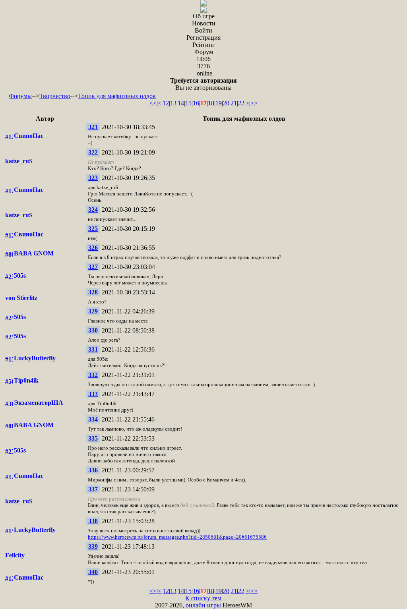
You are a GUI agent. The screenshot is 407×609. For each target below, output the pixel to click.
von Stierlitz (21, 297)
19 (218, 103)
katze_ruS (19, 161)
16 (196, 103)
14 (181, 103)
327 (93, 266)
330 (93, 330)
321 (93, 127)
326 (93, 247)
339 (93, 546)
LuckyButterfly (35, 358)
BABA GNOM (34, 253)
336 (93, 470)
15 (188, 103)
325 (93, 228)
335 (93, 438)
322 (93, 152)
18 (211, 103)
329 (93, 311)
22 (241, 103)
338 (93, 521)
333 (93, 394)
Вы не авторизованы (203, 84)
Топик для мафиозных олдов (117, 96)
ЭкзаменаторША (38, 402)
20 (226, 103)
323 (93, 177)
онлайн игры (203, 605)
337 (93, 489)
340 (93, 571)
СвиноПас (28, 135)
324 (93, 209)
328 (93, 292)
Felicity (15, 555)
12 (166, 103)
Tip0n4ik (26, 380)
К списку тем (203, 598)
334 (93, 419)
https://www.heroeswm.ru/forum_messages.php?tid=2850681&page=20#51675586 (177, 537)
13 (173, 103)
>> (254, 103)
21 (234, 103)
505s (20, 275)
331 (93, 349)
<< (153, 103)
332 (93, 374)
